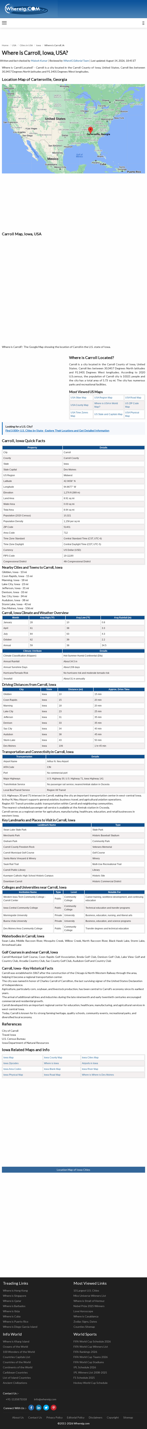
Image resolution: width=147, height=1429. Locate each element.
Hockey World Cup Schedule (91, 1382)
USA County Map (79, 405)
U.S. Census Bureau (13, 1038)
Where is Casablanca (86, 1316)
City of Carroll (10, 1030)
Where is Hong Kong (15, 1290)
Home (5, 45)
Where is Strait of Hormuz (89, 1300)
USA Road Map (133, 397)
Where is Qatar (12, 1300)
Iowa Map (8, 1057)
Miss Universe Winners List (90, 1295)
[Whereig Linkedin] (39, 1407)
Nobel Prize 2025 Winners (89, 1306)
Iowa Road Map (52, 1074)
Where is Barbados (14, 1306)
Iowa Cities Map (90, 1057)
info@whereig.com (45, 1399)
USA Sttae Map (78, 397)
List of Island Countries (17, 1377)
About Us (18, 1417)
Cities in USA (26, 45)
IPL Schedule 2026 (85, 1367)
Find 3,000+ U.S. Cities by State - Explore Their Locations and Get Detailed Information (57, 430)
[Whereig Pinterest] (53, 1407)
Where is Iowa (51, 1063)
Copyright (113, 1417)
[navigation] (4, 23)
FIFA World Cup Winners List (91, 1346)
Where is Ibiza (11, 1311)
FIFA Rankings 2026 (85, 1351)
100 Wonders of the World (19, 1351)
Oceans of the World (15, 1346)
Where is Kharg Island (16, 1341)
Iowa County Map (53, 1057)
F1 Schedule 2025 (84, 1377)
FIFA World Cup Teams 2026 (91, 1357)
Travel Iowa (9, 1034)
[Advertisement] (73, 202)
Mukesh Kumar (39, 60)
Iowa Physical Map (13, 1074)
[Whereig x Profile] (46, 1407)
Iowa (38, 45)
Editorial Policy (75, 1417)
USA (14, 45)
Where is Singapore (14, 1295)
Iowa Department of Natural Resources (25, 1042)
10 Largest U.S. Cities (86, 1290)
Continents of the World (17, 1367)
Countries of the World (17, 1362)
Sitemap (128, 1417)
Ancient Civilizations (15, 1382)
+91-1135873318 (16, 1399)
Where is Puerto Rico (15, 1321)
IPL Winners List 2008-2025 (90, 1372)
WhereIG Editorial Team (76, 60)
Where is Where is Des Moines (98, 1074)
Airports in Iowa (90, 1063)
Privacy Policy (54, 1417)
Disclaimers (95, 1417)
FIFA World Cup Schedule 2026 (92, 1341)
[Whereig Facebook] (31, 1407)
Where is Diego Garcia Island (20, 1326)
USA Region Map (103, 397)
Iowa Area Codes (12, 1069)
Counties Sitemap (84, 1326)
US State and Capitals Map (108, 414)
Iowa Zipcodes (11, 1063)
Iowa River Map (90, 1069)
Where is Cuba (11, 1316)
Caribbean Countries (15, 1372)
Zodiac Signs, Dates (85, 1321)
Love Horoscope (83, 1311)
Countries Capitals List (16, 1357)
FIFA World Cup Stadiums (89, 1362)
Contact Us (35, 1417)
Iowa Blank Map (52, 1069)
